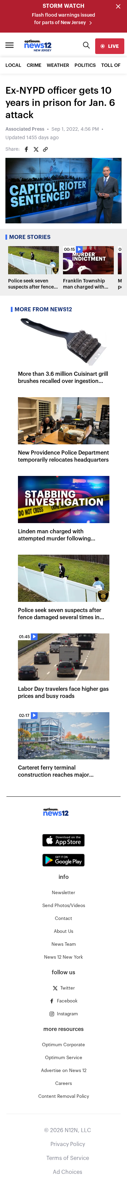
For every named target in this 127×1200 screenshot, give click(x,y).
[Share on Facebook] (26, 149)
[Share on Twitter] (36, 149)
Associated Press (24, 129)
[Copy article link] (45, 149)
